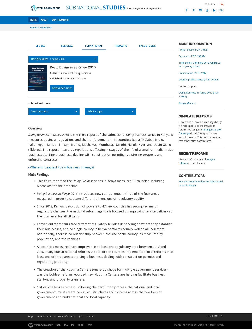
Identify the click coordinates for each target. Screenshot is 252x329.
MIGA (80, 325)
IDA (66, 325)
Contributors (60, 20)
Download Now (62, 88)
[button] (210, 4)
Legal (30, 316)
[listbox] (54, 111)
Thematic (120, 45)
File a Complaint (215, 316)
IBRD (58, 325)
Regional (67, 45)
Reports (34, 27)
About (44, 20)
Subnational (46, 27)
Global (40, 45)
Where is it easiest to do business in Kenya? (62, 167)
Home (33, 20)
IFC (72, 325)
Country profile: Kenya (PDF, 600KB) (199, 79)
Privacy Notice (44, 316)
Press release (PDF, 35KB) (193, 49)
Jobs (81, 316)
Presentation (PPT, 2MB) (193, 73)
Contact (91, 316)
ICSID (89, 325)
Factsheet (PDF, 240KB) (192, 56)
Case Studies (147, 45)
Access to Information (65, 316)
